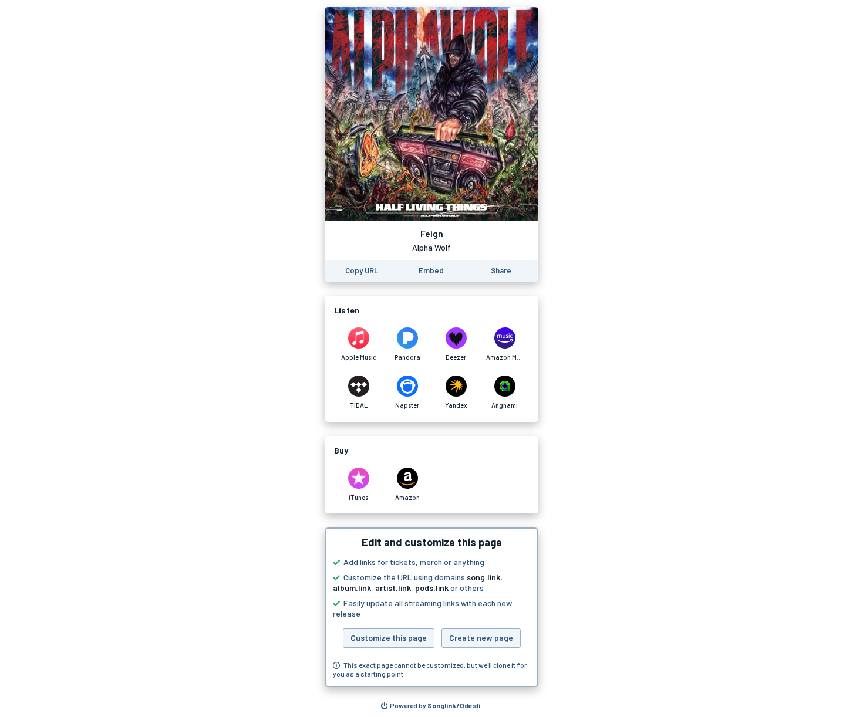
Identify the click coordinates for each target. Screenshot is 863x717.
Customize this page (388, 637)
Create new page (481, 637)
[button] (431, 607)
